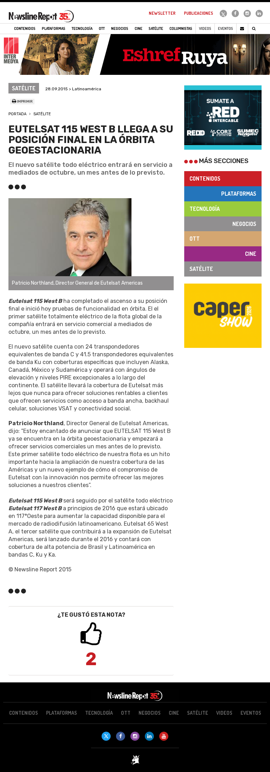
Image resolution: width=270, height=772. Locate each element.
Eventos (225, 28)
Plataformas (238, 193)
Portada (17, 114)
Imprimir (24, 101)
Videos (205, 28)
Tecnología (204, 208)
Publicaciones (198, 13)
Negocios (244, 223)
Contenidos (204, 178)
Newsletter (162, 13)
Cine (250, 253)
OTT (194, 238)
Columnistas (180, 28)
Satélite (42, 114)
